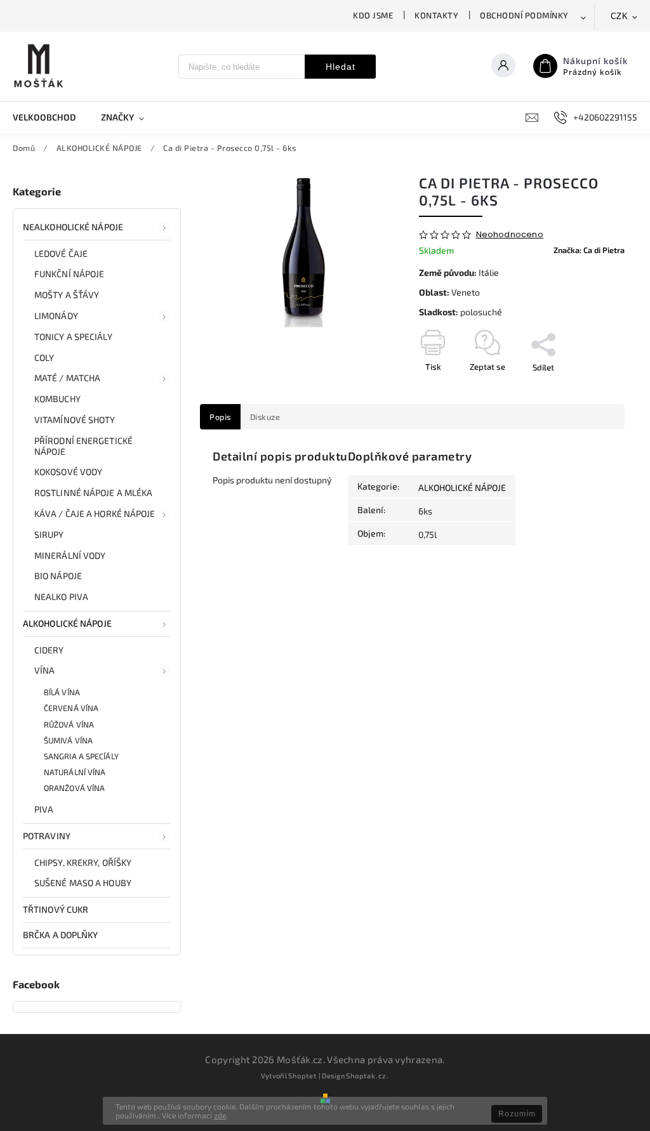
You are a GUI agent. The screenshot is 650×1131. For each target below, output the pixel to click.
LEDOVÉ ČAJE (61, 253)
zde (220, 1115)
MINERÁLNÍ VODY (69, 555)
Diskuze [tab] (265, 417)
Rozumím (517, 1113)
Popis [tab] (220, 417)
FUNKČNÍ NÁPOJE (69, 273)
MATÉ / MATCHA (67, 377)
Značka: (589, 250)
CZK (619, 16)
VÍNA (44, 670)
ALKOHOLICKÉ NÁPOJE (67, 623)
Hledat (340, 67)
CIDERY (49, 649)
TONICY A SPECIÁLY (73, 336)
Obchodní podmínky (524, 15)
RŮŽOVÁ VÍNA (69, 724)
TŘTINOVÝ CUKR (55, 909)
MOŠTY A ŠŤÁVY (66, 294)
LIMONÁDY (56, 315)
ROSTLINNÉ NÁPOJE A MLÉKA (93, 492)
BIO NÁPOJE (58, 575)
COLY (44, 357)
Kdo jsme (373, 15)
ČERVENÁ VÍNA (71, 708)
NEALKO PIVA (61, 596)
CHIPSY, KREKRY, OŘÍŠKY (82, 862)
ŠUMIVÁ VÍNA (68, 740)
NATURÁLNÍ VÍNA (74, 772)
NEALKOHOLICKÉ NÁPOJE (73, 226)
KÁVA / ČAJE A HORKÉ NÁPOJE (95, 513)
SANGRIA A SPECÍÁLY (81, 756)
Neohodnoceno (509, 235)
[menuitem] (50, 117)
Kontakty (436, 15)
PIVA (43, 809)
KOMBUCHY (57, 398)
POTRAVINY (46, 835)
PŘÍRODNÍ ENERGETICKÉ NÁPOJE (83, 446)
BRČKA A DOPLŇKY (60, 934)
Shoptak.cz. (367, 1075)
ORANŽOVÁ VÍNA (74, 788)
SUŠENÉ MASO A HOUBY (82, 882)
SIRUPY (49, 534)
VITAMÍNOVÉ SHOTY (75, 419)
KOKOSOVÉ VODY (68, 471)
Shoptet (302, 1075)
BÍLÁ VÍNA (62, 692)
